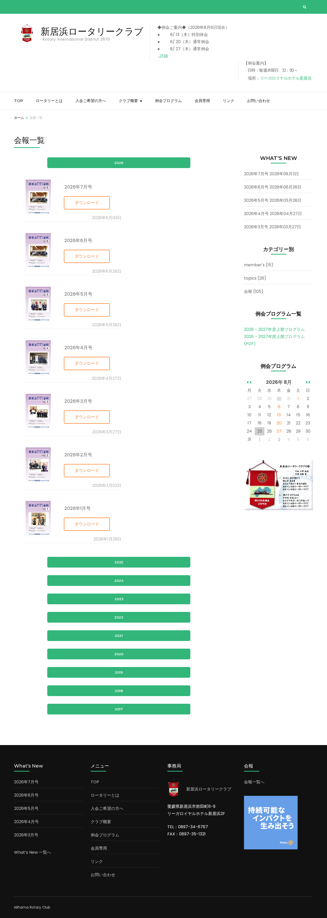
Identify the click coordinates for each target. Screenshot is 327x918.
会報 (248, 291)
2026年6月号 (256, 187)
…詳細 (162, 56)
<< (249, 382)
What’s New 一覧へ (32, 852)
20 (279, 423)
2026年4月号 (256, 214)
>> (307, 382)
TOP (18, 100)
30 (279, 398)
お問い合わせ (258, 100)
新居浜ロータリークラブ (92, 31)
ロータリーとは (49, 100)
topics (250, 278)
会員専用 (202, 100)
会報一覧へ (254, 782)
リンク (228, 100)
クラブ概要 (128, 100)
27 (279, 431)
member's (254, 265)
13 (279, 415)
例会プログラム (168, 100)
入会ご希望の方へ (90, 100)
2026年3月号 (256, 227)
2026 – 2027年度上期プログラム (274, 329)
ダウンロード (87, 203)
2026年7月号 (256, 174)
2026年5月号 (256, 200)
